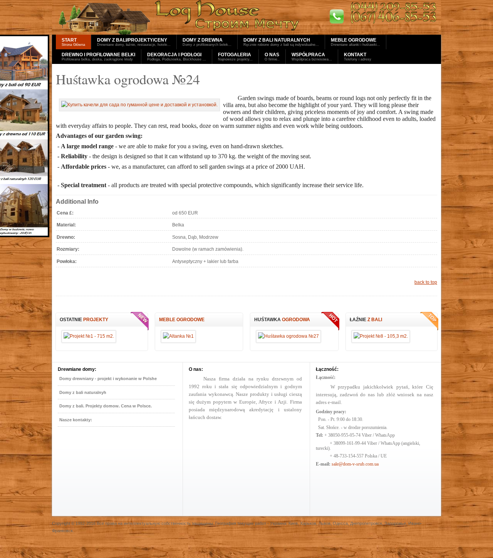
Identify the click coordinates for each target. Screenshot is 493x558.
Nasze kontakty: (75, 419)
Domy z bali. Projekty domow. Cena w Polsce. (105, 406)
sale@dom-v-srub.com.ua (355, 464)
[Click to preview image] (139, 104)
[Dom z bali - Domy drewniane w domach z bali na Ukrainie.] (246, 17)
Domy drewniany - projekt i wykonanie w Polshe (108, 378)
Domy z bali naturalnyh (82, 392)
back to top (425, 282)
